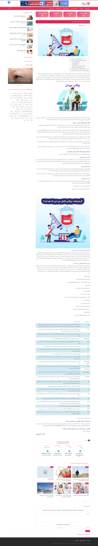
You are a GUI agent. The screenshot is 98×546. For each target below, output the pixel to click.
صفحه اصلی (87, 8)
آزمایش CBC (77, 324)
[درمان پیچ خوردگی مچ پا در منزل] (30, 18)
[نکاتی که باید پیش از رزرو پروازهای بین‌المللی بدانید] (45, 488)
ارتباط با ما (77, 540)
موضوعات (81, 8)
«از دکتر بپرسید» (50, 510)
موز (31, 116)
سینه (11, 104)
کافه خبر (87, 467)
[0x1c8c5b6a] (45, 472)
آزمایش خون (30, 93)
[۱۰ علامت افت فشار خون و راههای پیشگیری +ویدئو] (30, 35)
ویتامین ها (11, 116)
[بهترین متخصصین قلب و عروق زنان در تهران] (30, 29)
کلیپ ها (88, 540)
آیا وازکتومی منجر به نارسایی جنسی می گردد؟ (17, 44)
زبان (23, 104)
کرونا (31, 120)
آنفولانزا (25, 93)
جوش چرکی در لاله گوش (25, 100)
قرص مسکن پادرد (17, 111)
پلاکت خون (22, 118)
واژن (15, 116)
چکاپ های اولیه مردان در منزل (77, 59)
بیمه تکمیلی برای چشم (28, 61)
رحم (17, 102)
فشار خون (18, 109)
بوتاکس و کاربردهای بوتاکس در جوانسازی (20, 81)
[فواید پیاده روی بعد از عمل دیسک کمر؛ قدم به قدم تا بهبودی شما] (80, 472)
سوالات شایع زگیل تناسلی (21, 50)
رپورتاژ (86, 440)
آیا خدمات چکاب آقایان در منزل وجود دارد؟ (79, 69)
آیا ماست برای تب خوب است (17, 93)
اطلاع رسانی (30, 97)
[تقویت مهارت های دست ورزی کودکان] (80, 488)
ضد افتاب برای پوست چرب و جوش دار (26, 107)
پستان (27, 118)
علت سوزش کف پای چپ (28, 109)
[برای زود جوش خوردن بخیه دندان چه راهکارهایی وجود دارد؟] (63, 472)
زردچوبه (20, 104)
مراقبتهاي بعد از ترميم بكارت (27, 113)
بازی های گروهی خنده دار (18, 97)
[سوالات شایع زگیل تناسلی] (30, 52)
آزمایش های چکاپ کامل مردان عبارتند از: (79, 60)
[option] (79, 450)
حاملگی (18, 100)
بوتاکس (11, 97)
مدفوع (12, 111)
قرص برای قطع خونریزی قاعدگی (27, 111)
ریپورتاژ (27, 104)
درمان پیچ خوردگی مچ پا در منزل (20, 16)
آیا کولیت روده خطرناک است (27, 95)
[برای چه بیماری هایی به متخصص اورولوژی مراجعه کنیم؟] (30, 40)
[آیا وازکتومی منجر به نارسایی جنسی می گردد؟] (30, 46)
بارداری (25, 97)
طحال (17, 107)
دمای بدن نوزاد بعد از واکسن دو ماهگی (25, 102)
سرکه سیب (15, 104)
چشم (12, 118)
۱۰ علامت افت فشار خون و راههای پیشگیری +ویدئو (18, 33)
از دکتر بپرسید (58, 8)
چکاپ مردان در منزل (55, 146)
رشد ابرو (13, 102)
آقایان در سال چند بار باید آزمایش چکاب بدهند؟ (80, 70)
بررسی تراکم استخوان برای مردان (78, 67)
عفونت (13, 107)
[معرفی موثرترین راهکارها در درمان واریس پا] (30, 23)
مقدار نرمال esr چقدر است (14, 113)
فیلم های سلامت (74, 8)
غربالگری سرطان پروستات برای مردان (79, 66)
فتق (21, 109)
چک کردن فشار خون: (76, 62)
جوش (31, 100)
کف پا (28, 120)
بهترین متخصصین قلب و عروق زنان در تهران (17, 27)
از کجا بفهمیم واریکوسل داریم (16, 95)
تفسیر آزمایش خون (80, 418)
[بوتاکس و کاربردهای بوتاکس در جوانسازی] (20, 76)
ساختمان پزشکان (66, 8)
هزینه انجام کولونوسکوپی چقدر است (23, 116)
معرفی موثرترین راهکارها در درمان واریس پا (18, 22)
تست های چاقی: (76, 64)
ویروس (31, 118)
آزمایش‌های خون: (76, 63)
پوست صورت (17, 118)
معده (21, 113)
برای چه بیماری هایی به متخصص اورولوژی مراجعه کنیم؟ (18, 39)
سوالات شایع (52, 8)
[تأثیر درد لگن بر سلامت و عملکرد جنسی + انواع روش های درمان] (63, 488)
